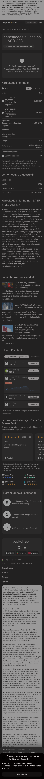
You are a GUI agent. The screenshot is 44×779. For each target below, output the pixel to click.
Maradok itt (22, 774)
